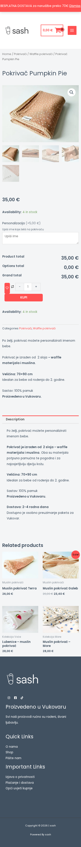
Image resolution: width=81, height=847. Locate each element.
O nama (12, 747)
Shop (9, 752)
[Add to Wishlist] (7, 288)
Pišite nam (13, 758)
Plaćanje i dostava (20, 783)
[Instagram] (9, 698)
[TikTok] (22, 698)
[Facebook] (15, 698)
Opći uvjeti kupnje (19, 788)
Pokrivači (20, 54)
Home (6, 54)
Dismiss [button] (75, 6)
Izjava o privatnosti (20, 777)
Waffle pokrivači (41, 54)
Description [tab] (15, 419)
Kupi (23, 297)
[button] (72, 92)
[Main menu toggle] (72, 30)
